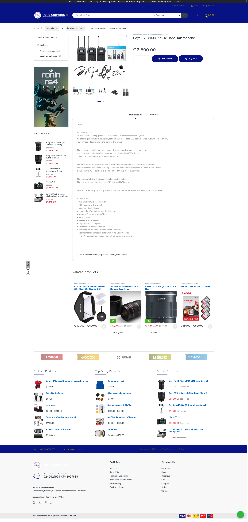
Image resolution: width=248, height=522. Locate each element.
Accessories (137, 35)
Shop (196, 6)
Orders (164, 487)
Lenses (122, 283)
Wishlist (164, 491)
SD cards (194, 283)
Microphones (52, 28)
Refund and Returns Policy (121, 479)
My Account (209, 6)
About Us (113, 468)
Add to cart (167, 58)
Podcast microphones (50, 51)
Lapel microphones (75, 28)
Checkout (165, 476)
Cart (163, 479)
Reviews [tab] (153, 115)
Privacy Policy (115, 483)
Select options (103, 326)
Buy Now (193, 58)
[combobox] (112, 15)
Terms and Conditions (119, 476)
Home (36, 28)
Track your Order (117, 487)
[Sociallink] (34, 502)
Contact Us (114, 472)
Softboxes (88, 283)
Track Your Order (180, 6)
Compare (165, 483)
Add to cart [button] (139, 326)
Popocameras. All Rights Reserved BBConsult (55, 516)
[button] (127, 36)
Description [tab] (135, 115)
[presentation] (213, 357)
